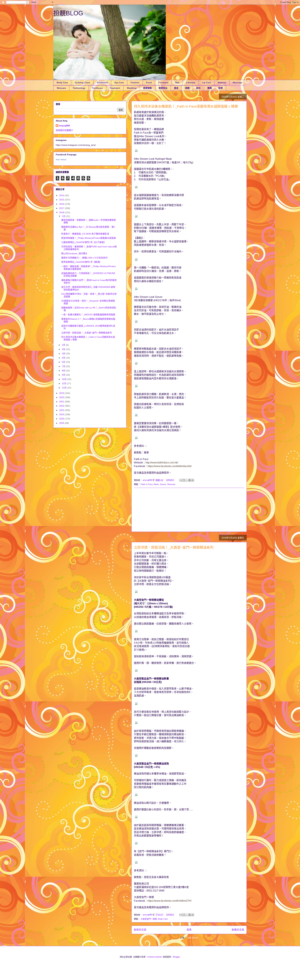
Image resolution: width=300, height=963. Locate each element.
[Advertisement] (189, 509)
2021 (62, 401)
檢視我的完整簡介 (64, 130)
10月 (64, 379)
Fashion (135, 82)
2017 (62, 208)
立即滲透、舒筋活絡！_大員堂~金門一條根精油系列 (173, 547)
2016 (62, 204)
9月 (64, 375)
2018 (62, 212)
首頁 (189, 929)
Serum (163, 484)
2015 (62, 199)
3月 (64, 349)
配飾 (220, 88)
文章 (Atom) (192, 938)
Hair (177, 82)
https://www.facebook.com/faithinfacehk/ (170, 466)
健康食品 (163, 88)
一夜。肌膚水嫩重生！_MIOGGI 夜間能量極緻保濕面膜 (88, 314)
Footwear (163, 82)
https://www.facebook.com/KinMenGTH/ (169, 900)
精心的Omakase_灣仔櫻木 (74, 253)
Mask (156, 484)
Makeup (222, 82)
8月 (64, 370)
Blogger (176, 957)
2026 (62, 423)
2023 (62, 410)
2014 (62, 195)
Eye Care (119, 82)
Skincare (61, 88)
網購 (187, 88)
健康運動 (147, 88)
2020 (62, 397)
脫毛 (198, 88)
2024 (62, 414)
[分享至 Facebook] (189, 480)
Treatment (115, 88)
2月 (64, 345)
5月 (64, 357)
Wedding (131, 88)
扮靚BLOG (68, 13)
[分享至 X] (186, 480)
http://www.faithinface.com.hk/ (161, 462)
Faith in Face (146, 484)
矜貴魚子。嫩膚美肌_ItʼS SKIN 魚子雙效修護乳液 (85, 233)
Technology (79, 88)
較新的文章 (140, 929)
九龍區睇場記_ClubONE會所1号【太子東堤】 (83, 242)
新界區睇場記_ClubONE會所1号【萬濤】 (81, 262)
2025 (62, 418)
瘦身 (176, 88)
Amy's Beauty (61, 159)
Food (149, 82)
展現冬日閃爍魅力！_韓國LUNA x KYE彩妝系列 (84, 257)
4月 (64, 353)
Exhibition (102, 82)
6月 (64, 362)
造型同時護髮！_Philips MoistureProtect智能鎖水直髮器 (88, 238)
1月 (64, 216)
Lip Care (206, 82)
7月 (64, 366)
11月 (64, 383)
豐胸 (209, 88)
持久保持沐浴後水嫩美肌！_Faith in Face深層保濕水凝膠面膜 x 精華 (186, 106)
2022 (62, 406)
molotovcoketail (154, 957)
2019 (62, 393)
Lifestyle (190, 82)
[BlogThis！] (183, 480)
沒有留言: (170, 480)
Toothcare (97, 88)
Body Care (62, 82)
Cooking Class (82, 82)
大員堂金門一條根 (149, 919)
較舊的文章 (238, 929)
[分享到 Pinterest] (192, 480)
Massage (237, 82)
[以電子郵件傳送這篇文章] (180, 480)
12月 (64, 387)
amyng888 (64, 125)
